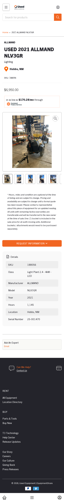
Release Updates (11, 441)
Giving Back (8, 464)
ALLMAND (9, 42)
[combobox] (32, 17)
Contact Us (22, 370)
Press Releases (10, 469)
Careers (6, 456)
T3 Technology (10, 432)
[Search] (57, 17)
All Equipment (9, 397)
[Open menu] (6, 7)
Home (5, 32)
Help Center (8, 437)
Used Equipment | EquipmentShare (36, 483)
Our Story (7, 451)
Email (6, 346)
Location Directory (12, 401)
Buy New (7, 422)
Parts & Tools (9, 418)
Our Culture (8, 460)
